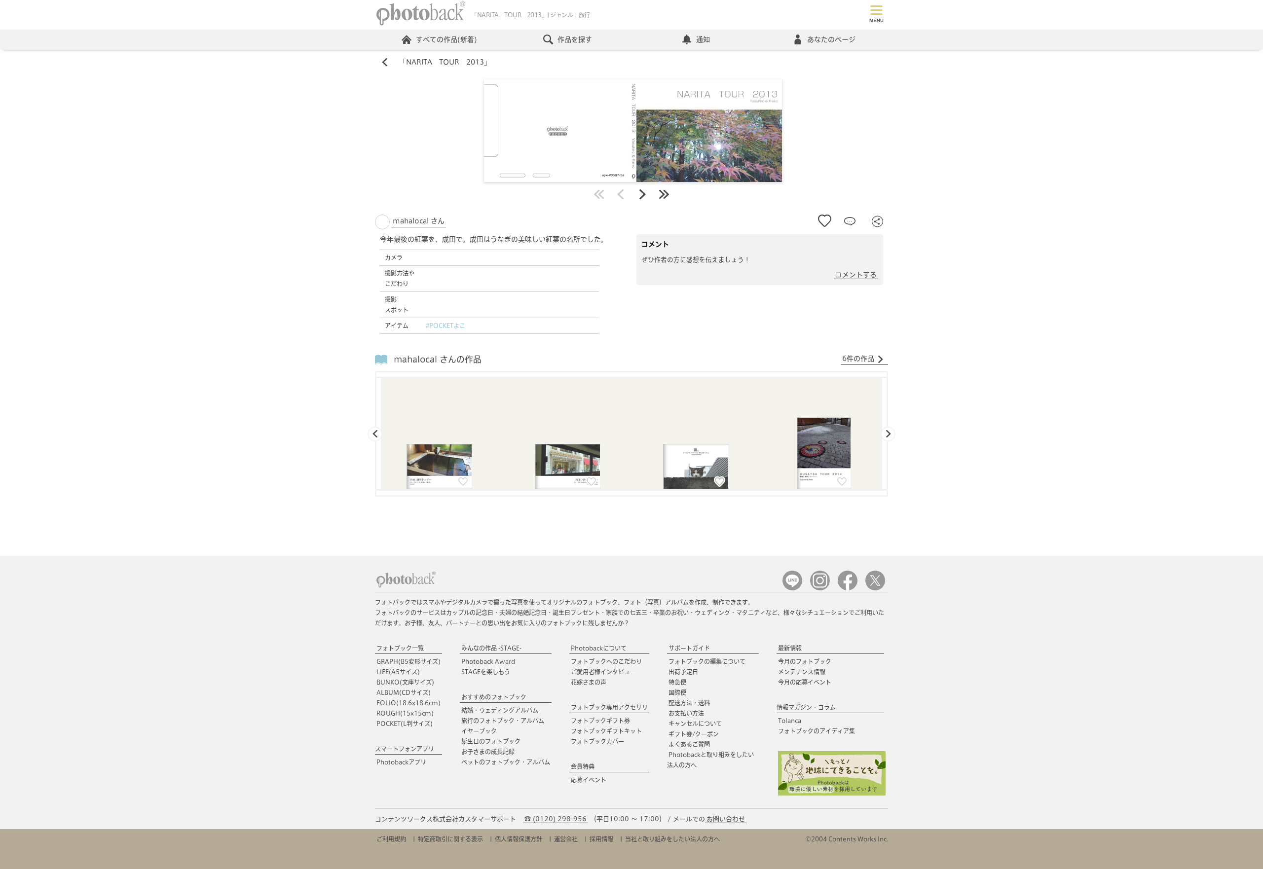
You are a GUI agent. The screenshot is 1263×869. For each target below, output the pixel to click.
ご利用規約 (391, 839)
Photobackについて (599, 648)
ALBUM (403, 692)
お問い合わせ (725, 819)
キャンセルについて (695, 723)
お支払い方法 (686, 713)
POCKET (404, 723)
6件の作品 (858, 358)
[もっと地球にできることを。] (832, 793)
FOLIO (408, 703)
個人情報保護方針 (518, 839)
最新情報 (790, 648)
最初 (599, 194)
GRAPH (408, 661)
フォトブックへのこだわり (606, 661)
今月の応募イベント (804, 682)
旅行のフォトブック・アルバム (502, 721)
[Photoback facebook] (847, 588)
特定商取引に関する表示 (450, 839)
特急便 (677, 682)
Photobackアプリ (401, 762)
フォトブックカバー (597, 741)
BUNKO (405, 682)
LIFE (398, 672)
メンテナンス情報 (801, 672)
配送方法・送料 (689, 703)
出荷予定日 (683, 672)
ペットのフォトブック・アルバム (505, 762)
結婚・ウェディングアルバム (499, 710)
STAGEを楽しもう (485, 672)
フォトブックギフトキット (606, 731)
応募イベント (588, 780)
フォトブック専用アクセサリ (609, 707)
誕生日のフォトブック (490, 741)
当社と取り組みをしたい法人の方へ (672, 839)
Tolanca (789, 721)
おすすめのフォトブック (493, 697)
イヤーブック (479, 731)
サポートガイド (689, 648)
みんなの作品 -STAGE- (491, 648)
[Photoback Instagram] (820, 588)
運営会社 (566, 839)
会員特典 (582, 766)
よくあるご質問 (689, 744)
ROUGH (405, 713)
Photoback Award (488, 661)
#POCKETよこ (445, 325)
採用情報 (601, 839)
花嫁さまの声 (588, 682)
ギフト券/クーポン (694, 734)
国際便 (677, 692)
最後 (664, 194)
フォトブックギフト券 (600, 721)
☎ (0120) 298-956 (555, 819)
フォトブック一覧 (400, 648)
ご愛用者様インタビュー (603, 672)
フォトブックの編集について (707, 661)
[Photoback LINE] (792, 588)
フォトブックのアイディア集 (816, 731)
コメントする (856, 274)
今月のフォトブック (804, 661)
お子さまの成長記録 (488, 752)
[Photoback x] (875, 588)
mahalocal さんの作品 (438, 359)
